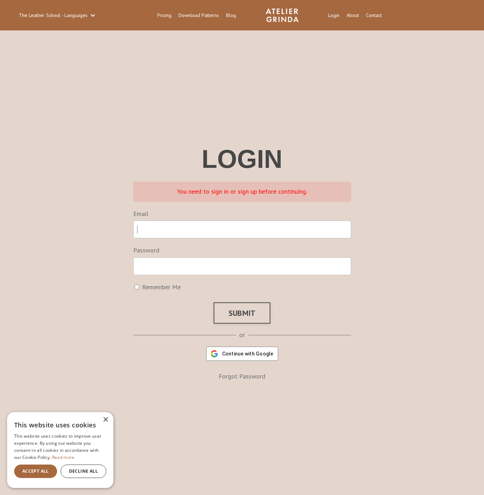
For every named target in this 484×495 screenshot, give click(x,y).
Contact (374, 15)
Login (333, 15)
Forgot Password (242, 376)
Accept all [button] (35, 471)
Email (140, 214)
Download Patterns (199, 15)
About (353, 15)
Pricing (164, 15)
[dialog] (60, 450)
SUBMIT (242, 313)
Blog (231, 15)
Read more (63, 457)
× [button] (105, 419)
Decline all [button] (83, 471)
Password (146, 250)
